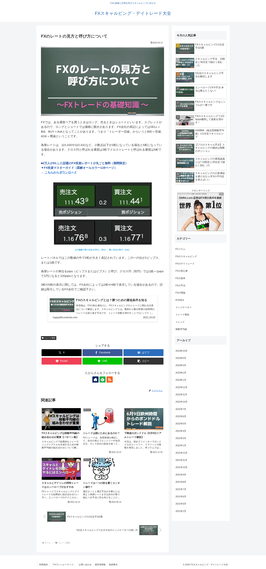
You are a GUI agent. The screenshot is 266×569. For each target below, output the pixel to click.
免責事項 (113, 564)
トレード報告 (49, 338)
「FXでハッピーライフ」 (63, 564)
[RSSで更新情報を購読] (110, 379)
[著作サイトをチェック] (95, 379)
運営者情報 (100, 564)
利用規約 (43, 564)
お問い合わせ (85, 564)
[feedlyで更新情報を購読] (102, 379)
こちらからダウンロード (61, 172)
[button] (143, 361)
